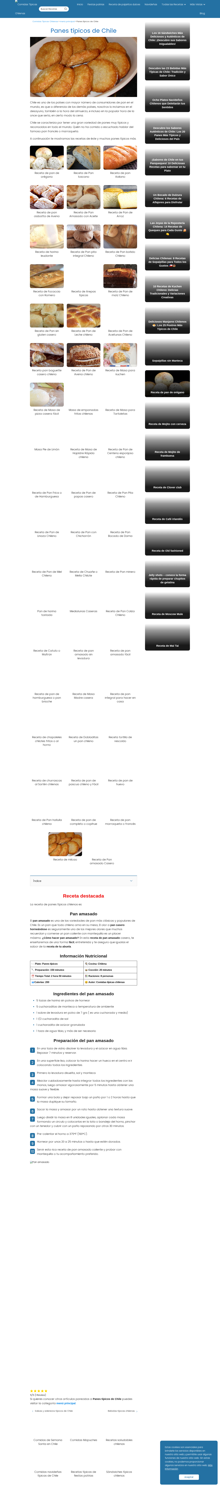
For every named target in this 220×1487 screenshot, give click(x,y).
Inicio (80, 4)
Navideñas (151, 4)
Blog (202, 13)
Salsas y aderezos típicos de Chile (54, 1410)
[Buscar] (65, 8)
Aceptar (189, 1477)
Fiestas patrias (96, 4)
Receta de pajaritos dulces (124, 4)
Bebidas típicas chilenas (121, 1410)
